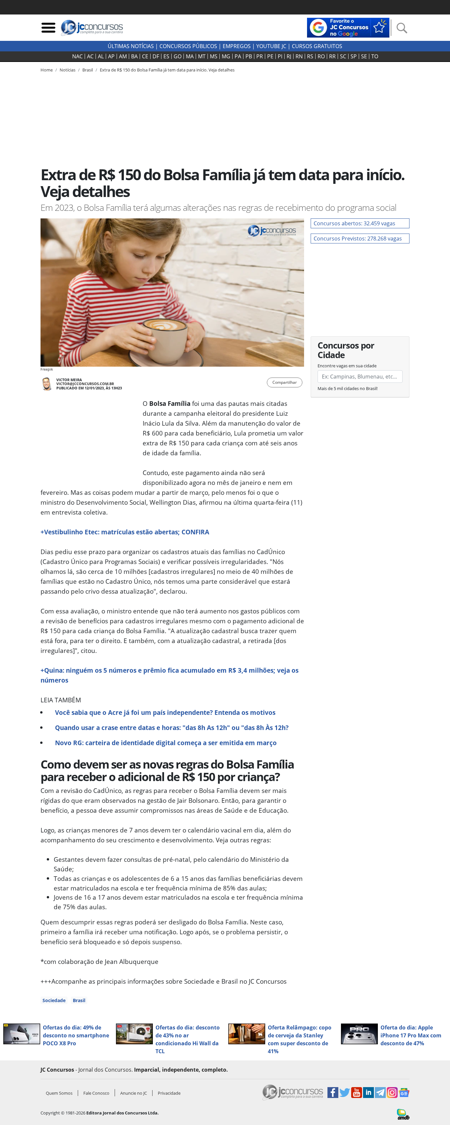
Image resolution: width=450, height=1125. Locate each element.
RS (310, 56)
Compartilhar (284, 382)
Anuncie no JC (133, 1093)
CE (145, 56)
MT (202, 56)
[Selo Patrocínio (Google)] (348, 27)
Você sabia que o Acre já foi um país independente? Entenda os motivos (165, 712)
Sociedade (54, 1000)
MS (213, 56)
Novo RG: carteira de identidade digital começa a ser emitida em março (166, 742)
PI (280, 56)
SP (354, 56)
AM (123, 56)
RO (321, 56)
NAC (77, 56)
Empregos (237, 46)
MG (226, 56)
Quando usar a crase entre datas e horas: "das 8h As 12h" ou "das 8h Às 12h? (172, 727)
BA (134, 56)
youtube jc (271, 46)
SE (364, 56)
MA (190, 56)
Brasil (79, 1000)
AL (101, 56)
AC (90, 56)
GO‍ (178, 56)
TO (374, 56)
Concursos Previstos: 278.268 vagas (358, 238)
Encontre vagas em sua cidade (347, 366)
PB (248, 56)
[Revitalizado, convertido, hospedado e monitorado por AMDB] (403, 1113)
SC (343, 56)
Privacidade (169, 1093)
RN (299, 56)
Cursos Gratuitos (317, 46)
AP (111, 56)
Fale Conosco (96, 1093)
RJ (289, 56)
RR (332, 56)
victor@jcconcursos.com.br (85, 383)
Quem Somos (59, 1093)
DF (156, 56)
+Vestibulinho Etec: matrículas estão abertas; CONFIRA (125, 531)
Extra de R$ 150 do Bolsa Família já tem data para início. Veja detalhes (167, 70)
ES (166, 56)
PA (238, 56)
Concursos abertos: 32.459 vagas (354, 223)
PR (259, 56)
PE (270, 56)
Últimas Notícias (131, 46)
